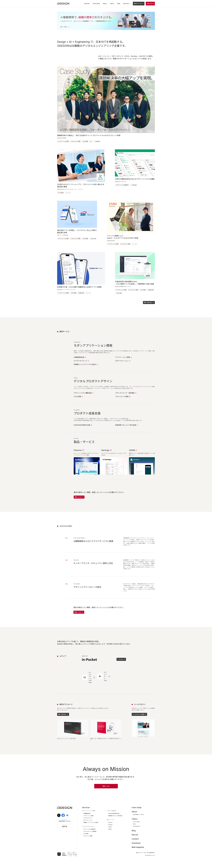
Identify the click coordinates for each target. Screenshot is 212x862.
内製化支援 (81, 293)
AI (91, 141)
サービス (68, 192)
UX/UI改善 (85, 141)
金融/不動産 (93, 238)
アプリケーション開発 (64, 141)
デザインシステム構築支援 (122, 185)
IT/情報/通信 (97, 141)
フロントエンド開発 (75, 141)
